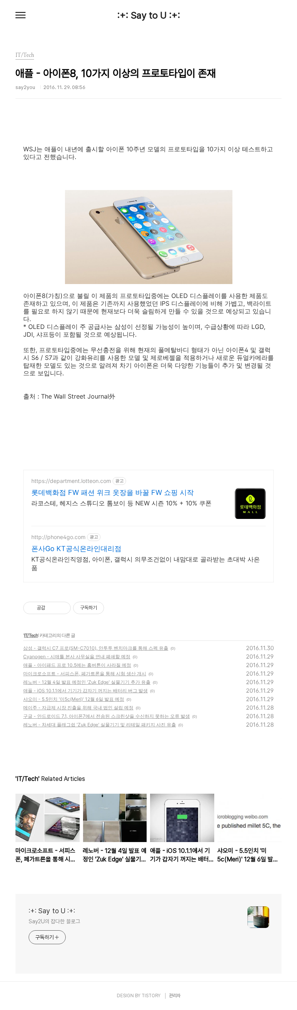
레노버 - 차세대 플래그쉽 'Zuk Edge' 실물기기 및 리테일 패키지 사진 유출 (99, 725)
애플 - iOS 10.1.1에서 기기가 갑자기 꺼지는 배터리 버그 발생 (85, 690)
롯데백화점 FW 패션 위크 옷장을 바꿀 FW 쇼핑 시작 (112, 492)
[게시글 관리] (62, 608)
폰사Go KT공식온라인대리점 (76, 548)
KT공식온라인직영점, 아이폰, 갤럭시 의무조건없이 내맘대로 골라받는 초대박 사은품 (145, 563)
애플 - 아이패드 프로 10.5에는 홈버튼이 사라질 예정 (77, 665)
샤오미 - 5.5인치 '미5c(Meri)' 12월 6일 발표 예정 (73, 699)
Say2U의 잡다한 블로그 (54, 921)
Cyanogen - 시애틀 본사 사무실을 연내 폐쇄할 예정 (76, 656)
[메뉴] (20, 15)
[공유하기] (52, 608)
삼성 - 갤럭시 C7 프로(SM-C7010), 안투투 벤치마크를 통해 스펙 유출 (95, 648)
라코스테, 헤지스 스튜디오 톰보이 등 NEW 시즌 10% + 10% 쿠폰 (121, 503)
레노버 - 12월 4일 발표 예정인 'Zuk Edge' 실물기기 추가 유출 (86, 682)
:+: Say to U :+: (148, 15)
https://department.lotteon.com (71, 481)
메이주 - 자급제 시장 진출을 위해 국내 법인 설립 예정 (78, 707)
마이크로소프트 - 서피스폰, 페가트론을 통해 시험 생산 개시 (84, 673)
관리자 (175, 995)
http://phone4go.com (58, 537)
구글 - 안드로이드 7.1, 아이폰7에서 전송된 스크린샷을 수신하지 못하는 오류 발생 (106, 716)
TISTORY (151, 995)
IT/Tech (31, 635)
